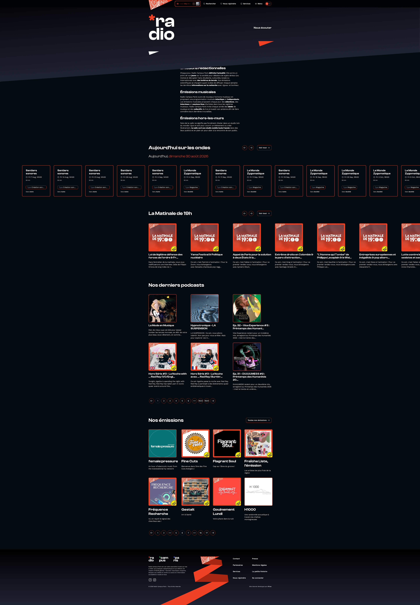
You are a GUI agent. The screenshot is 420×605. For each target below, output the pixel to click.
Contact (236, 559)
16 (201, 533)
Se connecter (257, 578)
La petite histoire (259, 571)
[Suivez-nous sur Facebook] (150, 580)
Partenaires (238, 565)
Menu (260, 4)
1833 (200, 401)
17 (207, 533)
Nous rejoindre (229, 4)
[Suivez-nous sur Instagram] (154, 580)
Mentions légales (259, 565)
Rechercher (211, 4)
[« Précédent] (151, 532)
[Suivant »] (212, 400)
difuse (269, 586)
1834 (207, 401)
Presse (255, 559)
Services (246, 4)
